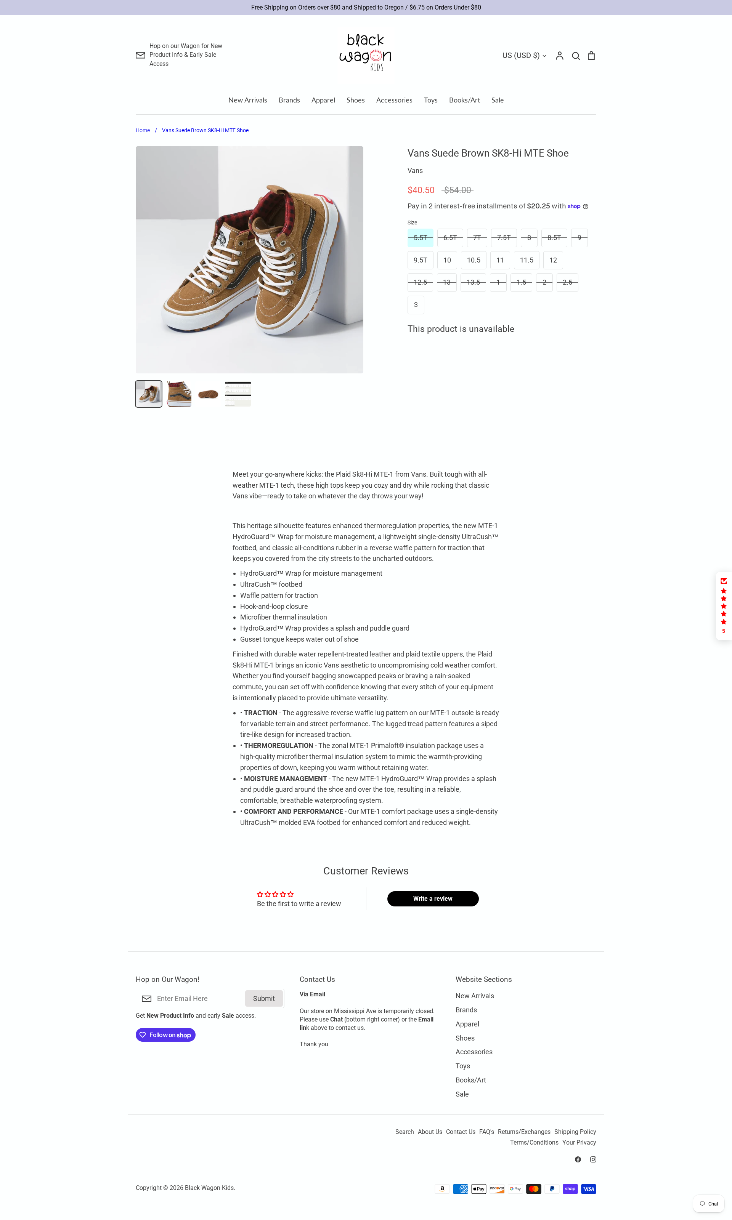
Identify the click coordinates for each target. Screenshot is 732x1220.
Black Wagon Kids (209, 1188)
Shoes (356, 100)
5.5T (420, 238)
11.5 (526, 260)
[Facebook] (578, 1159)
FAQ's (486, 1132)
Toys (431, 100)
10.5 (473, 260)
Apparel (323, 100)
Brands (289, 100)
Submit (264, 998)
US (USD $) (521, 55)
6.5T (450, 238)
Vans (415, 171)
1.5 (521, 282)
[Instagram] (593, 1159)
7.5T (504, 238)
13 (447, 282)
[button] (724, 606)
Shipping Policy (575, 1132)
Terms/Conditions (534, 1142)
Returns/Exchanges (524, 1132)
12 (553, 260)
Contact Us (460, 1132)
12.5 (420, 282)
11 (500, 260)
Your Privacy (579, 1142)
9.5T (420, 260)
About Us (430, 1132)
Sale (497, 100)
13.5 (473, 282)
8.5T (554, 238)
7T (477, 238)
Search (404, 1132)
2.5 (567, 282)
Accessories (394, 100)
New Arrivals (247, 100)
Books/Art (464, 100)
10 (447, 260)
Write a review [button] (433, 898)
